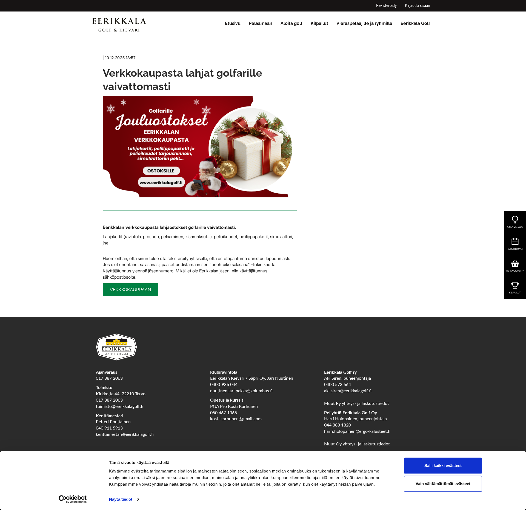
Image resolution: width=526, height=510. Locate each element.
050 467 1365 (223, 413)
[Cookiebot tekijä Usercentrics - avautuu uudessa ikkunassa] (73, 499)
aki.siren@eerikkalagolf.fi (347, 391)
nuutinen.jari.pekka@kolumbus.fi (241, 391)
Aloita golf (291, 23)
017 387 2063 (109, 378)
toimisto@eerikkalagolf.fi (119, 406)
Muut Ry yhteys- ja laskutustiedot (356, 403)
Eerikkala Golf (415, 23)
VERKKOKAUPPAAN (130, 289)
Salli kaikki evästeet (443, 465)
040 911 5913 (109, 428)
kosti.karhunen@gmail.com (236, 419)
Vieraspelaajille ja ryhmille (364, 23)
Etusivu (233, 23)
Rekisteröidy (386, 6)
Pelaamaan (260, 23)
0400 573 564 (337, 384)
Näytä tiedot (120, 499)
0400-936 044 (224, 384)
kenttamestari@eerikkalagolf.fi (125, 434)
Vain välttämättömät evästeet (443, 483)
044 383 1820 (337, 425)
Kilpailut (319, 23)
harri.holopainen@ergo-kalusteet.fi (357, 431)
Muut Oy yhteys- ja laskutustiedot (357, 444)
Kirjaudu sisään (417, 6)
